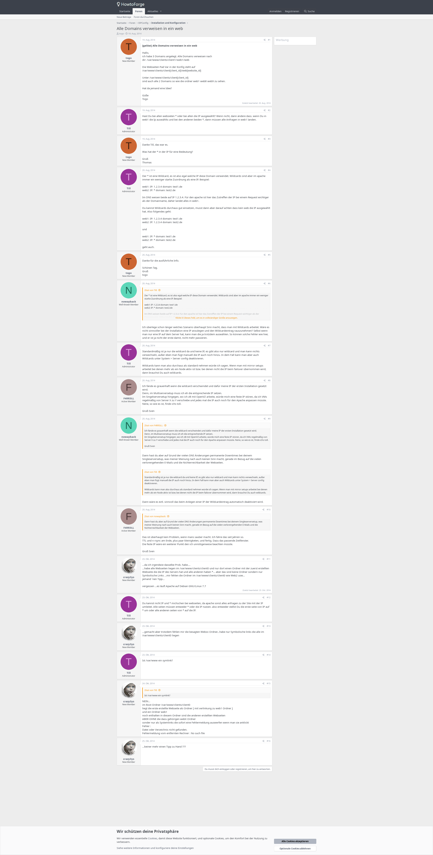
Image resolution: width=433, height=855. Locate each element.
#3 (269, 138)
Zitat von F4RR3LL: (153, 425)
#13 (268, 626)
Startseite (124, 11)
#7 (269, 345)
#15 (268, 683)
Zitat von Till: (150, 290)
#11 (268, 559)
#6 (269, 283)
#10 (268, 509)
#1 (269, 39)
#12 (268, 597)
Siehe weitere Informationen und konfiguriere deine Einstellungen (155, 848)
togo (121, 33)
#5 (269, 254)
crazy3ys (128, 577)
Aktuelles (152, 11)
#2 (269, 110)
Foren (138, 11)
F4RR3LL (128, 398)
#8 (269, 380)
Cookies (152, 838)
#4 (269, 170)
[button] (160, 11)
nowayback (128, 301)
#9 (269, 418)
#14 (268, 654)
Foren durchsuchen (143, 16)
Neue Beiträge (124, 16)
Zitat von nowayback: (155, 516)
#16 (268, 741)
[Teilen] (265, 40)
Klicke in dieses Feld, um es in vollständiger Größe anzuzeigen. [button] (207, 317)
